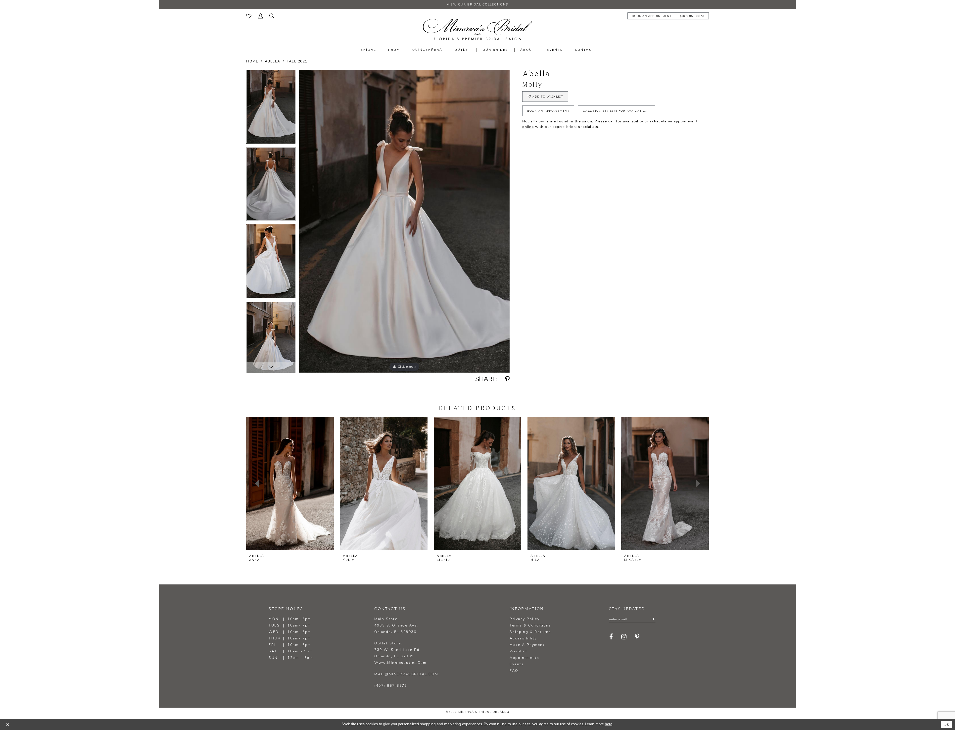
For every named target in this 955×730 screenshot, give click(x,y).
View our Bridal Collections (477, 4)
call (611, 121)
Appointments (524, 658)
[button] (260, 15)
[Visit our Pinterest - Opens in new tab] (637, 636)
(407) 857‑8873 (390, 686)
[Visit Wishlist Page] (249, 15)
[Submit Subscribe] (653, 619)
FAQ (514, 671)
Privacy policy (525, 619)
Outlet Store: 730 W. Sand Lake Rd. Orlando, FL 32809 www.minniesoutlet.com (400, 653)
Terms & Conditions (530, 625)
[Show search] (272, 15)
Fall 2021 (297, 61)
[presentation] (290, 483)
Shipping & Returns (530, 632)
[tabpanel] (270, 108)
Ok (947, 724)
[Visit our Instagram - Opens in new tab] (624, 636)
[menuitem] (249, 15)
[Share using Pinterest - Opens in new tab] (507, 379)
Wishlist (518, 651)
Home (252, 61)
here (608, 724)
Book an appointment (548, 110)
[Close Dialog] (7, 724)
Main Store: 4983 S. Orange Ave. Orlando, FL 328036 (396, 625)
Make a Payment (527, 645)
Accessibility (523, 638)
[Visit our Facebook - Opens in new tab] (611, 636)
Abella (272, 61)
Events (517, 664)
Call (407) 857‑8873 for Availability (616, 110)
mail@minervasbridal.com (406, 674)
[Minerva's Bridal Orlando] (477, 29)
